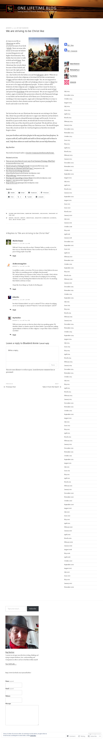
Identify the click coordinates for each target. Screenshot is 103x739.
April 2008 (67, 557)
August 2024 (68, 103)
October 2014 (68, 332)
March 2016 (67, 275)
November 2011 (68, 452)
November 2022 (69, 166)
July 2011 (66, 467)
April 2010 (67, 523)
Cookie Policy (33, 735)
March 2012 (67, 437)
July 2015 (66, 302)
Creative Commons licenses (45, 218)
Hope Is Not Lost (12, 183)
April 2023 (67, 148)
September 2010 (69, 504)
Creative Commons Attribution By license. (40, 153)
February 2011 (68, 486)
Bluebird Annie (18, 241)
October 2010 (68, 501)
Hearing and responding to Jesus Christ (19, 178)
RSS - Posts (70, 45)
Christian (30, 218)
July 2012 (67, 422)
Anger (11, 218)
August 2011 (67, 463)
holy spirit (40, 75)
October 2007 (68, 561)
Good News (20, 92)
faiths (32, 87)
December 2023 (69, 129)
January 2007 (68, 583)
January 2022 (68, 193)
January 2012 (68, 444)
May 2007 (67, 580)
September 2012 (69, 414)
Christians (9, 43)
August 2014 (68, 339)
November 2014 (69, 328)
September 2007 (69, 565)
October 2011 (68, 456)
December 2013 (68, 369)
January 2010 (68, 531)
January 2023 (68, 159)
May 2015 (67, 309)
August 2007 (68, 568)
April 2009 (67, 535)
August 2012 (68, 418)
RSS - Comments (72, 51)
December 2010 (69, 493)
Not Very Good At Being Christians (17, 171)
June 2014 (67, 347)
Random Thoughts (32, 213)
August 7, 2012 (11, 180)
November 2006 (69, 587)
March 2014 (67, 358)
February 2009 (68, 542)
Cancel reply (44, 343)
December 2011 (68, 448)
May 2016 (67, 272)
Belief (16, 218)
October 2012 (68, 411)
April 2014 (67, 354)
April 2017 (67, 253)
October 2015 (68, 294)
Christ (52, 82)
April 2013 (67, 388)
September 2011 (68, 459)
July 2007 (67, 572)
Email (9, 689)
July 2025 (67, 91)
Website (7, 696)
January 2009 (68, 546)
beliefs (9, 48)
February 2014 (68, 362)
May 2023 (67, 144)
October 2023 (68, 136)
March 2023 (67, 151)
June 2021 (67, 204)
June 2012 (67, 426)
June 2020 (67, 208)
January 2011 (68, 489)
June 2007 (67, 576)
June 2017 (67, 249)
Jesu (23, 219)
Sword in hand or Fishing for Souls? (18, 166)
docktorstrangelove (19, 264)
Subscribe (32, 609)
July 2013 (66, 381)
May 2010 (67, 519)
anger (10, 80)
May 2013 (67, 384)
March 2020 (67, 212)
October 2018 (68, 227)
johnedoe (16, 297)
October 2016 (68, 264)
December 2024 (69, 95)
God (54, 89)
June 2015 (67, 305)
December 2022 (69, 163)
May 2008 (67, 553)
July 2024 (67, 106)
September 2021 (69, 197)
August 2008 (68, 549)
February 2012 (68, 441)
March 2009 (67, 538)
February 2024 (68, 121)
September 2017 (69, 245)
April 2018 (67, 234)
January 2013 (68, 399)
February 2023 (68, 155)
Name (9, 681)
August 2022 (68, 178)
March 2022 (67, 189)
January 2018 (68, 238)
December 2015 (68, 287)
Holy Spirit (17, 219)
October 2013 (68, 377)
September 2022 (69, 174)
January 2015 (68, 320)
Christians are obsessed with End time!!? (20, 168)
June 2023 (67, 140)
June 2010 (67, 516)
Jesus (19, 60)
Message (8, 704)
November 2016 (68, 260)
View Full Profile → (10, 664)
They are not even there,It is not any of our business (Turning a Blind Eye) (30, 161)
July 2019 (67, 219)
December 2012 (69, 403)
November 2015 (68, 290)
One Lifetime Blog (37, 8)
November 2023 (69, 133)
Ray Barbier (23, 28)
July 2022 (67, 181)
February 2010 (68, 527)
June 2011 (67, 471)
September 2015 (69, 298)
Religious (44, 213)
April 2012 (67, 433)
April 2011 (67, 478)
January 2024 (68, 125)
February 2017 (68, 257)
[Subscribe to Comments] (65, 51)
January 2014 (68, 365)
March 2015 (67, 313)
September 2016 (69, 268)
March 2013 (67, 392)
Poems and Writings (17, 213)
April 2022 (67, 185)
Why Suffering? (11, 175)
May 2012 (67, 429)
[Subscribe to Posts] (65, 45)
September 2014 (69, 335)
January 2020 (68, 215)
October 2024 (68, 99)
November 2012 (69, 407)
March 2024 (67, 118)
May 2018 (67, 230)
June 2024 (67, 110)
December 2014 (69, 324)
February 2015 (68, 317)
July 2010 (67, 512)
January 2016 (68, 283)
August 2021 (68, 200)
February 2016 (68, 279)
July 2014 (67, 343)
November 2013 (68, 373)
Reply (14, 256)
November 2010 (69, 497)
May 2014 (67, 351)
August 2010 (68, 508)
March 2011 (67, 482)
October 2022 (68, 170)
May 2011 (67, 474)
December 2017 (68, 242)
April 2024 (67, 114)
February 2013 (68, 396)
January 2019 (68, 223)
